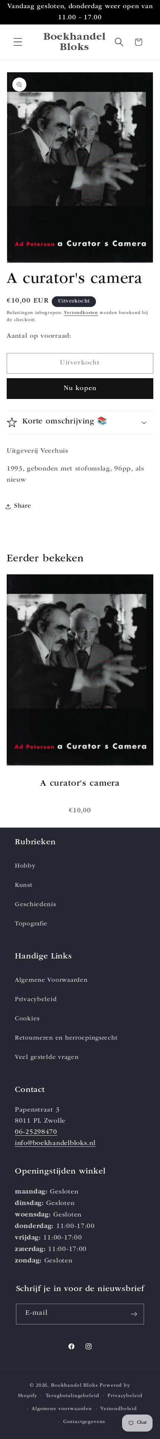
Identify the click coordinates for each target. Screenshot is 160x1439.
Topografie (31, 924)
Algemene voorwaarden (62, 1409)
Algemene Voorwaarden (51, 980)
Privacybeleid (36, 1000)
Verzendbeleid (118, 1409)
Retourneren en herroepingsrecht (66, 1038)
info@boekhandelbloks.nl (55, 1143)
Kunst (23, 885)
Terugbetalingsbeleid (72, 1396)
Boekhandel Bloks (74, 1385)
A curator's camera (80, 783)
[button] (18, 42)
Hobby (25, 866)
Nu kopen (80, 388)
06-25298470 (36, 1132)
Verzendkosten (81, 313)
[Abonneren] (134, 1314)
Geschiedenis (35, 905)
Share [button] (22, 506)
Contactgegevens (84, 1422)
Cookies (27, 1019)
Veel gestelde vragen (47, 1058)
